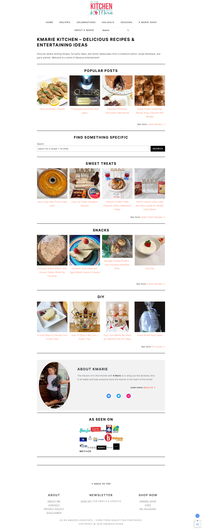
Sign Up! (86, 501)
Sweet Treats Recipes (152, 217)
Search (40, 144)
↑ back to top (101, 484)
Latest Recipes (155, 124)
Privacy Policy (54, 509)
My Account (148, 509)
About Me (54, 501)
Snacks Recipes (154, 284)
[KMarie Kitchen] (101, 15)
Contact (54, 505)
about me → (149, 387)
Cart (148, 505)
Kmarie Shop (148, 501)
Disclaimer (54, 512)
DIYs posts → (158, 346)
